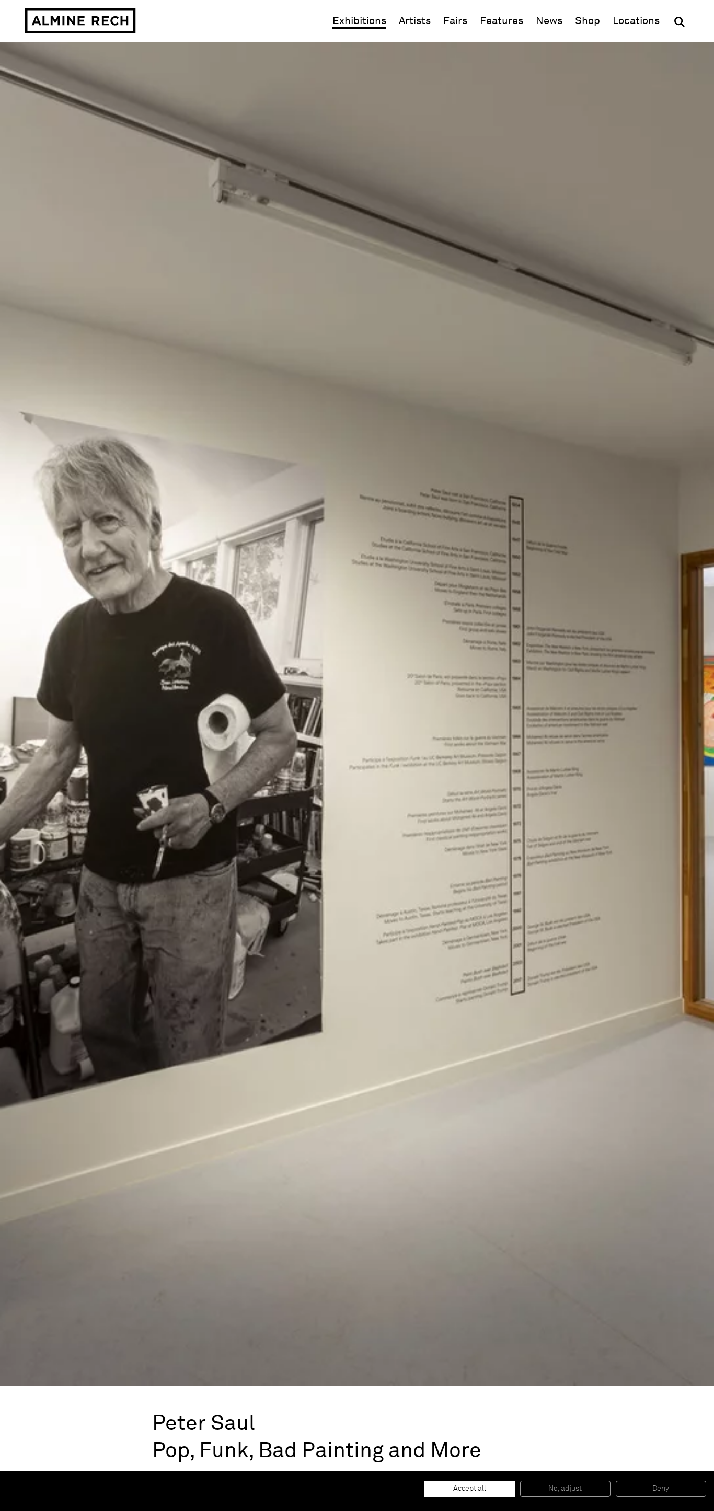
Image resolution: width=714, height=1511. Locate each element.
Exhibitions (359, 21)
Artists (415, 21)
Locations (636, 21)
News (549, 21)
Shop (587, 20)
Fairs (455, 21)
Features (501, 21)
